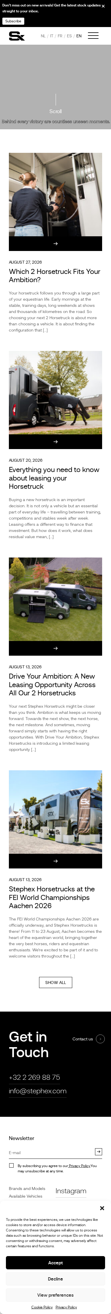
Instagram (71, 1191)
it (51, 36)
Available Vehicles (25, 1196)
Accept (55, 1262)
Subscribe (13, 21)
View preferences (55, 1295)
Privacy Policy (66, 1307)
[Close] (99, 8)
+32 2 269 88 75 (34, 1077)
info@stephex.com (38, 1091)
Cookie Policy (42, 1307)
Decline (55, 1278)
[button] (102, 1208)
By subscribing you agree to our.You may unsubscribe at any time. (57, 1168)
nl (43, 36)
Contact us (83, 1039)
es (69, 36)
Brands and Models (27, 1188)
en (78, 36)
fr (60, 36)
